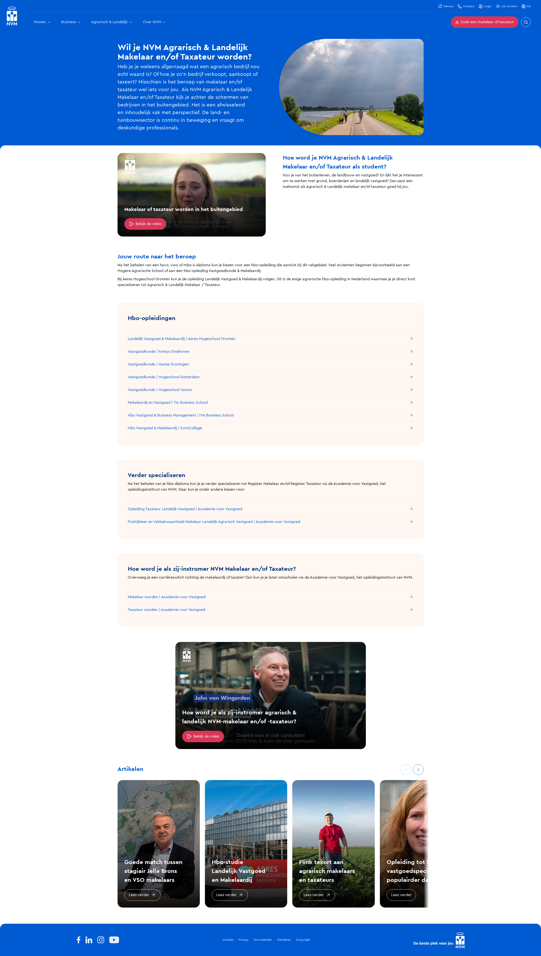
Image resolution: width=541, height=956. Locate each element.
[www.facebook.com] (78, 939)
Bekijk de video (149, 224)
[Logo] (439, 939)
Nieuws (448, 6)
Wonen (39, 22)
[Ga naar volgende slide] (418, 769)
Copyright (303, 939)
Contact (468, 6)
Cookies (227, 939)
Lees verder (139, 895)
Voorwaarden (263, 939)
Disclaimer (284, 939)
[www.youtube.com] (114, 939)
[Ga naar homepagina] (12, 16)
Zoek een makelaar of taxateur (487, 22)
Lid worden (509, 6)
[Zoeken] (526, 22)
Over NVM (152, 22)
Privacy (243, 939)
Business (68, 22)
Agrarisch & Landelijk (109, 22)
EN (529, 6)
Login (488, 6)
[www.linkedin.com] (88, 939)
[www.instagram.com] (100, 939)
